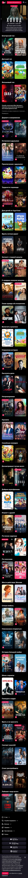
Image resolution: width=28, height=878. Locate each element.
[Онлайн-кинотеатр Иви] (4, 2)
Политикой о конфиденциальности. (12, 870)
